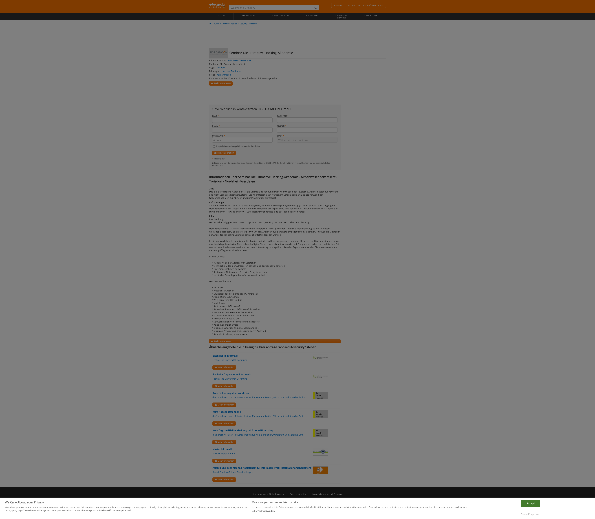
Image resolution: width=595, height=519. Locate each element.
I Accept (530, 503)
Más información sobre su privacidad (114, 510)
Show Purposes (530, 514)
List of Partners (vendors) (263, 510)
